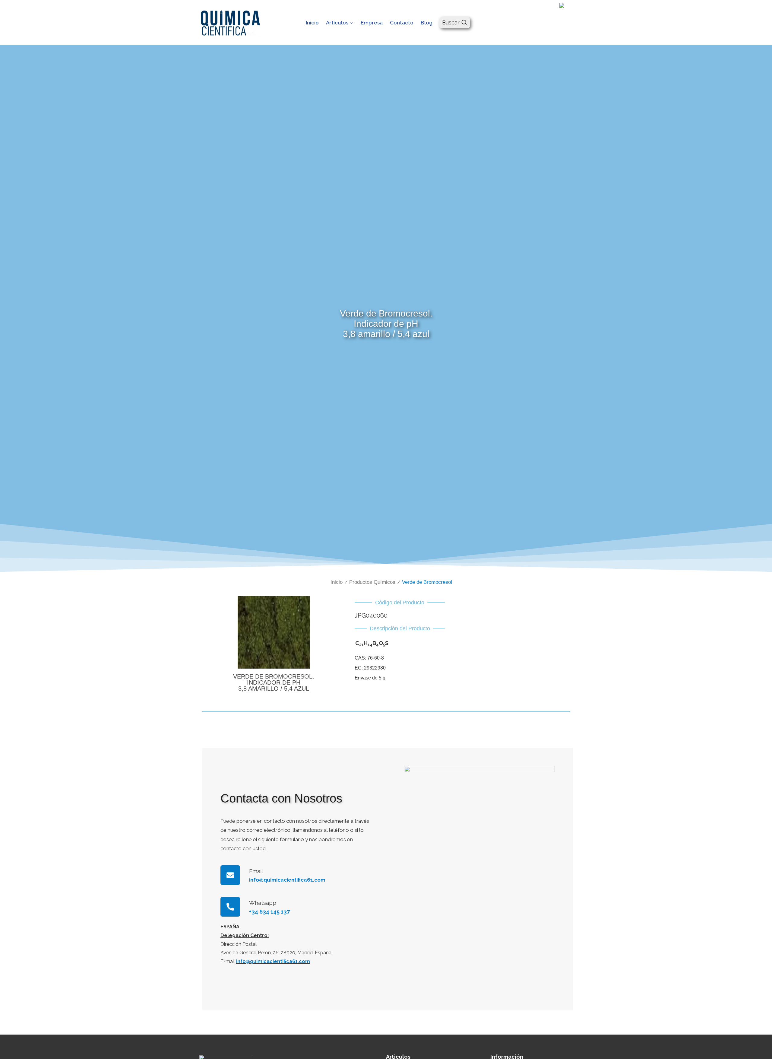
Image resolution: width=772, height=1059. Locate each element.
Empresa (372, 23)
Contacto (401, 23)
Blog (426, 23)
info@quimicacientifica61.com (273, 961)
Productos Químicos (372, 582)
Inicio (312, 23)
